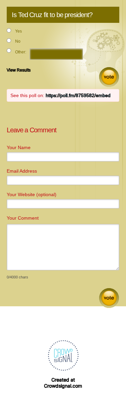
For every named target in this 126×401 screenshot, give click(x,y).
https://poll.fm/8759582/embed (78, 95)
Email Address (22, 171)
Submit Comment (109, 298)
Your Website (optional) (31, 194)
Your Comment (23, 218)
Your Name (19, 147)
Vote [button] (109, 77)
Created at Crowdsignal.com (63, 383)
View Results (19, 70)
